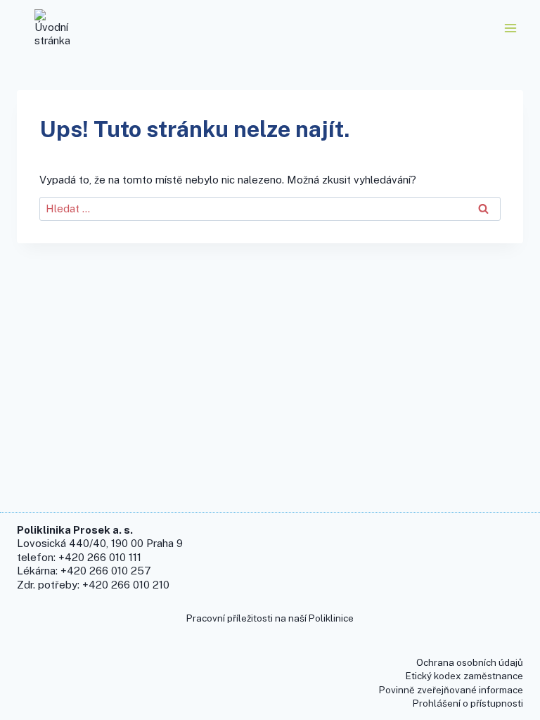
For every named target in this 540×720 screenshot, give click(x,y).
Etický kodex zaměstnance (464, 675)
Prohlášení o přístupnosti (468, 703)
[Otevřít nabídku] (510, 28)
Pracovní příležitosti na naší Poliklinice (270, 618)
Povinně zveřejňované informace (451, 689)
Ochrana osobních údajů (469, 662)
